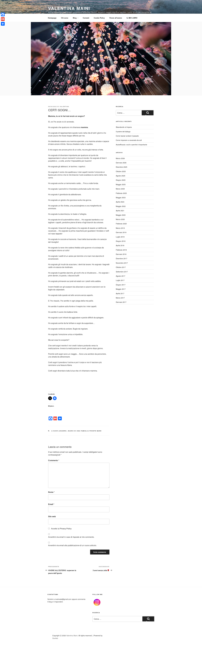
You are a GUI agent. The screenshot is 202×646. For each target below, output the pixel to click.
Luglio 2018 (120, 237)
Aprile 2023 (120, 202)
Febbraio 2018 (121, 250)
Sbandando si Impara (124, 127)
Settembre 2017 (122, 271)
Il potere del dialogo (123, 131)
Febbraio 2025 (121, 193)
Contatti (86, 18)
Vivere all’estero (115, 18)
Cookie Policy (99, 18)
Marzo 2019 (120, 228)
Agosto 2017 (120, 276)
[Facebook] (2, 14)
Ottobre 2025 (121, 171)
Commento (53, 460)
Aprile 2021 (120, 210)
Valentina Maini (69, 8)
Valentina (64, 106)
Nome (51, 492)
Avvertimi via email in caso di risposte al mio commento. (71, 537)
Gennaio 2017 (121, 302)
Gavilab (55, 638)
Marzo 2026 (120, 158)
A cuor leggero (59, 431)
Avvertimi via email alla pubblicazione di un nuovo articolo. (72, 545)
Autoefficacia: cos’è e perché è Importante (131, 144)
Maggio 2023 (121, 197)
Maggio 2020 (121, 215)
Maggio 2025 (121, 184)
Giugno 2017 (120, 285)
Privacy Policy (66, 528)
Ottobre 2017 (121, 267)
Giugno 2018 (120, 241)
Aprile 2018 (120, 245)
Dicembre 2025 (121, 167)
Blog (75, 18)
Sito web (52, 516)
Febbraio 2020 (121, 223)
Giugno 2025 (120, 180)
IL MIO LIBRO (132, 18)
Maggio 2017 (121, 289)
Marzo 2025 (120, 189)
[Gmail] (2, 19)
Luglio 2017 (120, 280)
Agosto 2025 (120, 176)
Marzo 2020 (120, 219)
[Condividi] (2, 23)
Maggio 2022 (121, 206)
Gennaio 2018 (121, 254)
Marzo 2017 (120, 298)
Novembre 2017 (122, 263)
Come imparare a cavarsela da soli (129, 140)
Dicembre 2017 (121, 258)
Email (51, 504)
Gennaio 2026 (121, 162)
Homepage (52, 18)
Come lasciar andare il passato (127, 136)
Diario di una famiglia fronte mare (85, 431)
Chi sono (64, 18)
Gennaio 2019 (121, 232)
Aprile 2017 (120, 293)
